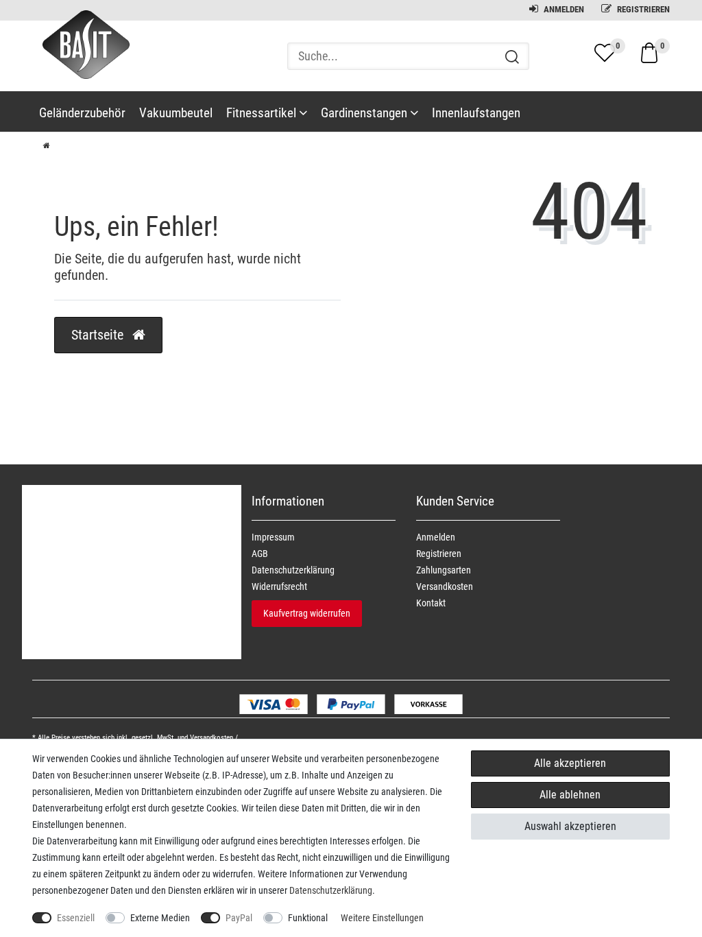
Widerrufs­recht (279, 586)
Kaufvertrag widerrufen (306, 613)
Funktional (308, 917)
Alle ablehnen (570, 794)
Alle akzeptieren (570, 763)
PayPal (239, 917)
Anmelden (563, 9)
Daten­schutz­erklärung (293, 570)
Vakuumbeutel (176, 113)
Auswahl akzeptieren (570, 826)
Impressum (273, 537)
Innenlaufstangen (476, 113)
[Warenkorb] (649, 52)
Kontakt (431, 602)
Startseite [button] (99, 335)
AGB (260, 553)
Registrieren (642, 9)
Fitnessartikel (262, 113)
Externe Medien (160, 917)
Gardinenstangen (365, 113)
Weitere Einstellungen (382, 917)
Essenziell (76, 917)
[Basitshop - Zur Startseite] (81, 57)
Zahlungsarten (443, 570)
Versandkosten (444, 586)
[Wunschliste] (604, 53)
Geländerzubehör (82, 113)
